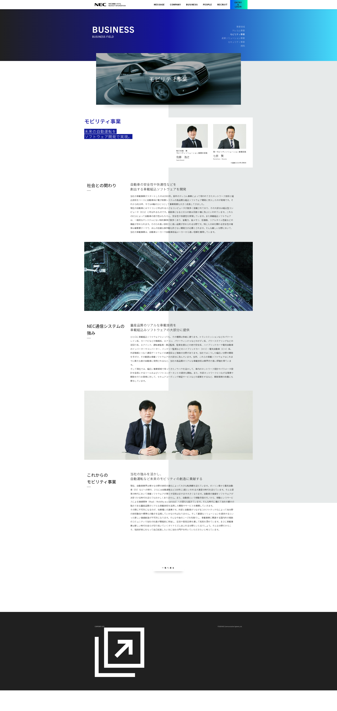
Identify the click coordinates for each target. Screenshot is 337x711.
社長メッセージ (124, 589)
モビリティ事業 (237, 34)
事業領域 (168, 589)
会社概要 (145, 589)
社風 (143, 595)
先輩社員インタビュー (197, 590)
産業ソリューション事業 (175, 597)
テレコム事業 (170, 592)
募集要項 (214, 589)
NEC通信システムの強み (151, 592)
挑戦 (166, 603)
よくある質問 (216, 595)
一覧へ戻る (168, 568)
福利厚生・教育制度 (219, 592)
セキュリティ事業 (172, 600)
